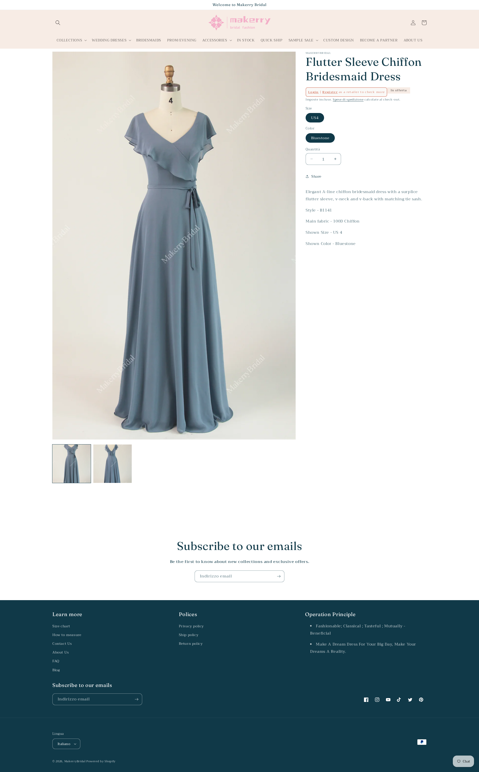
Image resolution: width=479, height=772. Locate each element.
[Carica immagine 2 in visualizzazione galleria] (112, 463)
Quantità (313, 149)
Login (313, 92)
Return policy (191, 644)
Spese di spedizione (348, 99)
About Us (60, 652)
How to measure (66, 635)
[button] (57, 22)
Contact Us (62, 644)
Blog (56, 670)
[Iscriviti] (278, 576)
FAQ (55, 661)
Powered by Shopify (101, 761)
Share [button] (316, 176)
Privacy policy (191, 626)
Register (330, 92)
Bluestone (320, 138)
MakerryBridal (75, 761)
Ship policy (189, 635)
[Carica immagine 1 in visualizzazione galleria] (71, 463)
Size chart (61, 626)
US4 (315, 117)
